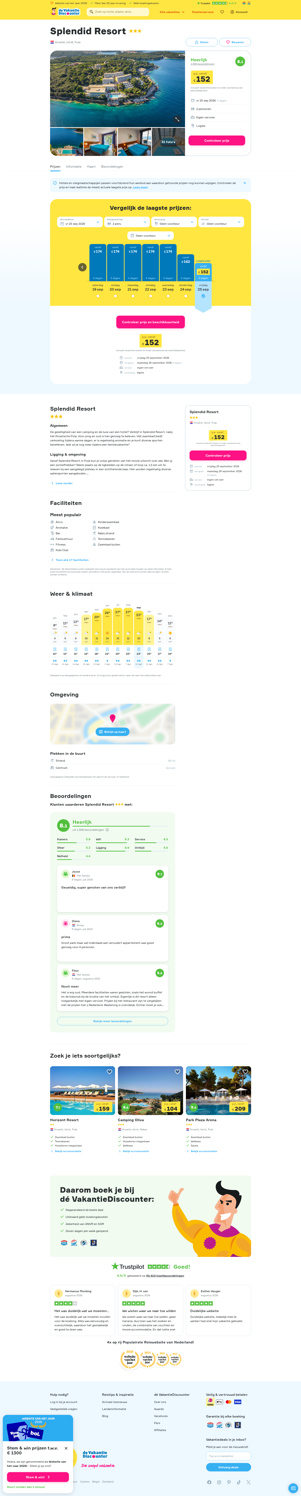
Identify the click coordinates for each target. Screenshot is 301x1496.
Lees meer (140, 187)
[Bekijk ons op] (219, 1482)
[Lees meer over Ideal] (84, 1243)
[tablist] (150, 166)
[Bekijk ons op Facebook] (209, 1482)
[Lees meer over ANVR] (244, 3)
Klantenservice (203, 12)
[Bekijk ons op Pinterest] (228, 1482)
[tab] (55, 166)
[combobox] (118, 12)
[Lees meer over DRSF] (93, 1243)
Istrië (69, 42)
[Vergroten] (177, 119)
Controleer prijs (216, 140)
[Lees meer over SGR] (249, 3)
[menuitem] (217, 100)
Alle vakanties (170, 12)
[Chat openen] (293, 1488)
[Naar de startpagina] (65, 12)
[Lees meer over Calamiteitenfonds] (228, 1425)
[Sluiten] (66, 1448)
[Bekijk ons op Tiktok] (238, 1482)
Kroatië (60, 42)
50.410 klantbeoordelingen (165, 1275)
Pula (77, 42)
